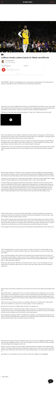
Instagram (45, 354)
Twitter (37, 354)
